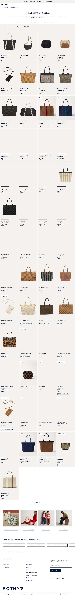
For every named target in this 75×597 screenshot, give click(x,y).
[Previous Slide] (8, 1)
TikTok (63, 578)
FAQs (27, 567)
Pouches (44, 22)
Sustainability (6, 564)
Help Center (29, 564)
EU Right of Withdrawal (66, 594)
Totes (25, 22)
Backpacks (34, 22)
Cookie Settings (56, 594)
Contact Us (29, 562)
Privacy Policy (41, 594)
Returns (28, 570)
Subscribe (55, 570)
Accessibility (29, 580)
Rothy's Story (6, 567)
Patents (34, 594)
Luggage (16, 22)
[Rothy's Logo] (4, 4)
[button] (66, 4)
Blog (4, 570)
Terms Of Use (48, 594)
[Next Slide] (67, 1)
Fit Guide (28, 578)
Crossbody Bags (56, 22)
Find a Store (6, 562)
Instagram (57, 578)
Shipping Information (31, 572)
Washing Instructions (31, 575)
